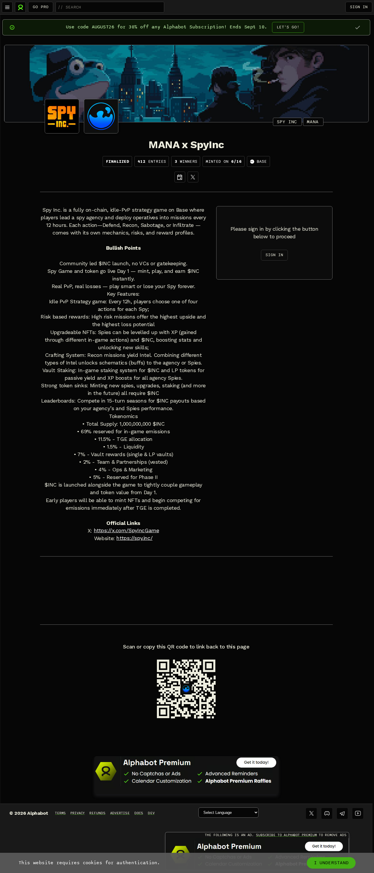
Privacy (77, 813)
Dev (151, 813)
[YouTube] (357, 813)
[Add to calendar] (179, 177)
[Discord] (326, 813)
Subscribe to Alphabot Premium (286, 835)
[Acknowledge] (357, 27)
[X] (193, 177)
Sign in (359, 6)
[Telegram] (342, 813)
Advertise (120, 813)
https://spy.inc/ (134, 538)
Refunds (97, 813)
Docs (138, 813)
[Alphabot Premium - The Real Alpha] (186, 771)
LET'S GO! (288, 27)
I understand (331, 863)
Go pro (41, 6)
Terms (60, 813)
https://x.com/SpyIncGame (126, 530)
